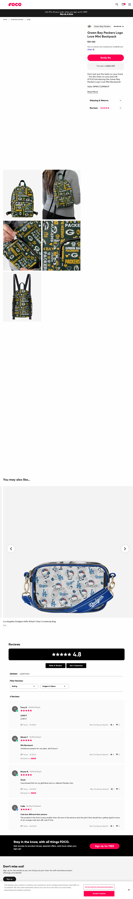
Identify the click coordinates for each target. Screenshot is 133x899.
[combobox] (24, 686)
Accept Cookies (99, 893)
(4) (123, 26)
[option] (66, 13)
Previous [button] (11, 549)
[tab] (55, 665)
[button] (25, 724)
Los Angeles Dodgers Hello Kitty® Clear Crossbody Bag (29, 622)
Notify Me (106, 57)
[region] (66, 890)
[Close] (129, 890)
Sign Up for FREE (104, 846)
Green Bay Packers (102, 26)
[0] (123, 4)
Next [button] (125, 549)
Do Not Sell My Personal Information (99, 887)
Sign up (9, 879)
